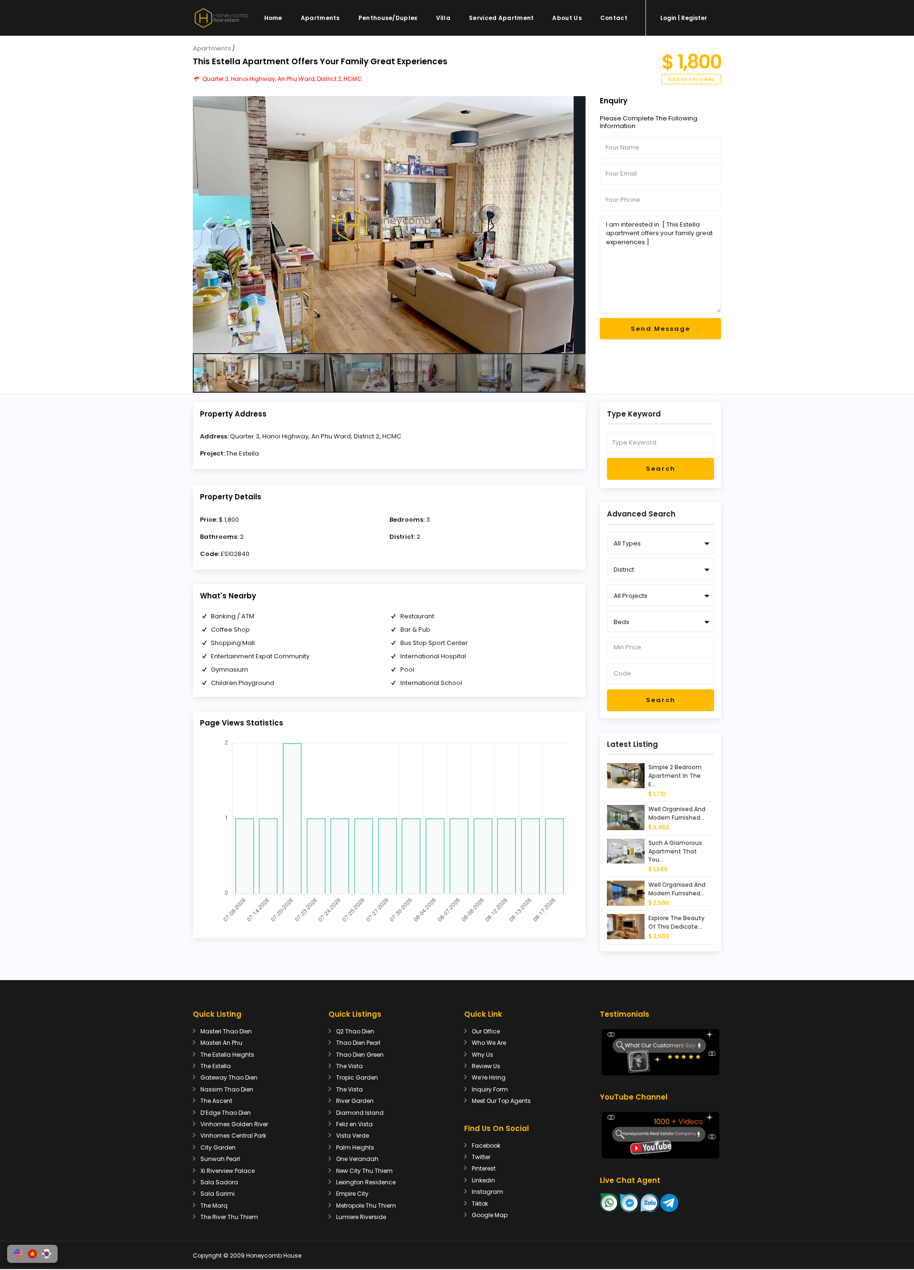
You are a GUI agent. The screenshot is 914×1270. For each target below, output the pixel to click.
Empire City (352, 1194)
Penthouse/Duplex (387, 18)
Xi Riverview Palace (227, 1171)
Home (273, 18)
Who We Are (489, 1043)
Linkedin (483, 1180)
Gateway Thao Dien (229, 1077)
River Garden (355, 1101)
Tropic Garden (357, 1077)
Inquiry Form (490, 1089)
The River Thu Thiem (229, 1217)
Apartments (320, 18)
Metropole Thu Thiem (366, 1205)
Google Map (489, 1215)
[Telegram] (669, 1202)
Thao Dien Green (360, 1055)
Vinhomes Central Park (233, 1135)
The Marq (214, 1205)
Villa (443, 18)
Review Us (486, 1066)
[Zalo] (650, 1202)
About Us (566, 18)
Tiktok (480, 1204)
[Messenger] (629, 1202)
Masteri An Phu (221, 1043)
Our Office (486, 1031)
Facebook (486, 1145)
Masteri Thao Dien (226, 1031)
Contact (613, 18)
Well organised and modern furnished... (676, 813)
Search (661, 468)
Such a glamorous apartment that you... (675, 851)
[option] (389, 224)
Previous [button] (207, 225)
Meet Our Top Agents (501, 1101)
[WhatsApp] (609, 1202)
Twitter (481, 1157)
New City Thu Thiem (364, 1171)
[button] (18, 1254)
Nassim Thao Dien (226, 1089)
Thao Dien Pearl (358, 1043)
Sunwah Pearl (220, 1159)
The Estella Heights (227, 1055)
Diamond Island (360, 1113)
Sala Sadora (219, 1182)
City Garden (218, 1147)
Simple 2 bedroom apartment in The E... (675, 775)
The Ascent (216, 1101)
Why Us (482, 1055)
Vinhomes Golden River (234, 1124)
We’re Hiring (489, 1077)
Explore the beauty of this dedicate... (676, 922)
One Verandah (357, 1159)
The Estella (242, 453)
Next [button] (569, 225)
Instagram (487, 1192)
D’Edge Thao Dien (225, 1113)
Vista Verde (352, 1135)
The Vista (349, 1066)
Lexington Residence (366, 1182)
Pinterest (484, 1168)
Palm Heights (355, 1147)
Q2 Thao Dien (355, 1031)
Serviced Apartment (501, 18)
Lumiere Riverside (361, 1217)
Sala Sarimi (217, 1194)
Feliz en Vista (354, 1124)
